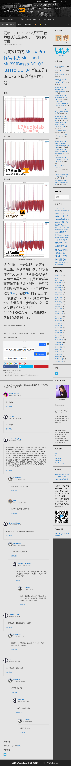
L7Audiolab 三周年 (60, 130)
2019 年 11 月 (59, 361)
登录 (18, 746)
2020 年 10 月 (59, 344)
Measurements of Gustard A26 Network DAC (61, 118)
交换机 (57, 222)
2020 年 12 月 (59, 340)
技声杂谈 (55, 1)
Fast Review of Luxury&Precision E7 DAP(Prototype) (61, 103)
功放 (59, 225)
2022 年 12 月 (59, 283)
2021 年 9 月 (58, 318)
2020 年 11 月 (59, 342)
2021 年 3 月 (58, 333)
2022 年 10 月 (59, 287)
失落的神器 (28, 24)
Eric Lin (11, 416)
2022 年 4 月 (59, 302)
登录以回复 (9, 406)
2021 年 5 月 (58, 328)
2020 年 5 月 (59, 354)
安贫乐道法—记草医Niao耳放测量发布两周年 (61, 182)
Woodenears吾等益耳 (61, 479)
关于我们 (39, 1)
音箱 (61, 262)
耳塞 (61, 246)
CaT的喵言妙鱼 (59, 210)
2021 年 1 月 (58, 337)
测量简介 (47, 1)
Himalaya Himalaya (15, 523)
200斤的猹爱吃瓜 (59, 209)
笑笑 (14, 500)
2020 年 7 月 (59, 349)
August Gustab (14, 393)
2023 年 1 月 (58, 280)
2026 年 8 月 (59, 276)
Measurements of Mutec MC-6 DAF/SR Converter (61, 159)
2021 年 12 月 (59, 311)
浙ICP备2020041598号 (37, 763)
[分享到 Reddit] (22, 363)
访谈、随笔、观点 (7, 24)
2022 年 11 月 (59, 285)
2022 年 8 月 (59, 292)
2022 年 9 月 (59, 290)
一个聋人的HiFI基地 (60, 477)
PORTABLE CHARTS (49, 19)
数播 (61, 235)
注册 (56, 453)
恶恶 (58, 232)
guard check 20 (59, 75)
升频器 (65, 225)
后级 (61, 227)
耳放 (6, 372)
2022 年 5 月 (59, 299)
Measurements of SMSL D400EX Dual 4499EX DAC (61, 151)
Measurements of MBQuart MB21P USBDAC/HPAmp (60, 89)
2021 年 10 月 (59, 316)
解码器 (61, 259)
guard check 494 (60, 66)
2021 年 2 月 (58, 335)
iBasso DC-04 (17, 70)
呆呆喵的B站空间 (62, 55)
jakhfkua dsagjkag (15, 439)
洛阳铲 (19, 24)
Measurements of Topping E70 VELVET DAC (61, 112)
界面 (60, 240)
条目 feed (58, 458)
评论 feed (58, 460)
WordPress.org (59, 463)
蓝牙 (66, 253)
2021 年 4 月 (58, 330)
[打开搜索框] (68, 24)
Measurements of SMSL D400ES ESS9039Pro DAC (60, 124)
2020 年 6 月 (59, 352)
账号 (66, 1)
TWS (67, 219)
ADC (66, 209)
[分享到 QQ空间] (12, 363)
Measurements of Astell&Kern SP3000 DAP (61, 97)
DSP (65, 210)
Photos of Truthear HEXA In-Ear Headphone (60, 168)
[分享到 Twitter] (17, 363)
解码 (10, 372)
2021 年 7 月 (58, 323)
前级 (64, 222)
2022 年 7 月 (59, 295)
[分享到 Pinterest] (25, 363)
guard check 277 (60, 70)
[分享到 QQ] (5, 363)
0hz (12, 293)
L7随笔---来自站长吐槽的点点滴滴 (62, 216)
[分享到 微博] (7, 363)
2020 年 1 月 (58, 356)
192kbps (21, 699)
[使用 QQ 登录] (5, 754)
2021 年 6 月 (58, 325)
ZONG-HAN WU (14, 614)
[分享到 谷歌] (20, 363)
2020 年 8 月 (59, 347)
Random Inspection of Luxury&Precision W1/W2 (18, 374)
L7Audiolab (17, 477)
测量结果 (10, 19)
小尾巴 (63, 229)
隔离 (56, 262)
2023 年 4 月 (59, 278)
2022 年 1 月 (58, 309)
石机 (59, 242)
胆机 (60, 253)
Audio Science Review (62, 474)
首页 (3, 19)
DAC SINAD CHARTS (33, 19)
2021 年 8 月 (58, 321)
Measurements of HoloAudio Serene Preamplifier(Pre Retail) (22, 375)
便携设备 (7, 370)
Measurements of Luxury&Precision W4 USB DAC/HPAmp (61, 81)
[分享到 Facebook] (15, 363)
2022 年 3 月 (59, 304)
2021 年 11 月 (59, 314)
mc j (10, 659)
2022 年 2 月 (59, 306)
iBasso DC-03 (29, 63)
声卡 (66, 227)
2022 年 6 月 (59, 297)
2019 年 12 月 (59, 359)
